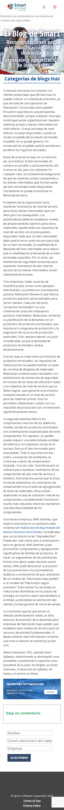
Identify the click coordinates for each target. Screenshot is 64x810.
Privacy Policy (32, 805)
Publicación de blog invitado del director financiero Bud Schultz (31, 530)
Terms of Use (32, 800)
